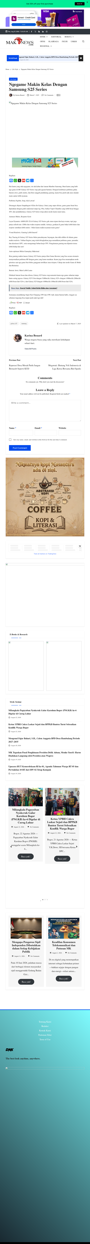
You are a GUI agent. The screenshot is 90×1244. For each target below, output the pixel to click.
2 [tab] (43, 901)
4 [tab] (47, 901)
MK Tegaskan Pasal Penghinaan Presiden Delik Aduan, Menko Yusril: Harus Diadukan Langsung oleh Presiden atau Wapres (44, 754)
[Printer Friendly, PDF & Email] (19, 302)
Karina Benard (33, 335)
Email (38, 428)
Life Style (13, 79)
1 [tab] (41, 901)
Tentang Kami (45, 1021)
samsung (24, 323)
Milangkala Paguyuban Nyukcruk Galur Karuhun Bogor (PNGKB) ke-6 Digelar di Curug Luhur (42, 712)
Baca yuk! (25, 887)
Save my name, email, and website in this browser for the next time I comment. (40, 439)
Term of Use (45, 1039)
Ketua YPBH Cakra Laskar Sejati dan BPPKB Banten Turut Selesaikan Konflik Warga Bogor (42, 726)
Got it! (79, 4)
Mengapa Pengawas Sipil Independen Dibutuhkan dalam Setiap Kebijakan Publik (26, 947)
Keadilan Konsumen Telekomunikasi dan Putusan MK (64, 945)
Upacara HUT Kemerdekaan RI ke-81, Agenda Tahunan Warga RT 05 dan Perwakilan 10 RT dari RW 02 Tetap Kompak (43, 768)
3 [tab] (45, 901)
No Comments (48, 95)
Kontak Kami (45, 1030)
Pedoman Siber (45, 1034)
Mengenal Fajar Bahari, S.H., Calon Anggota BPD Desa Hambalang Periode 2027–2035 (44, 740)
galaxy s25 (14, 323)
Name (12, 428)
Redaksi (45, 1026)
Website (62, 428)
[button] (30, 348)
